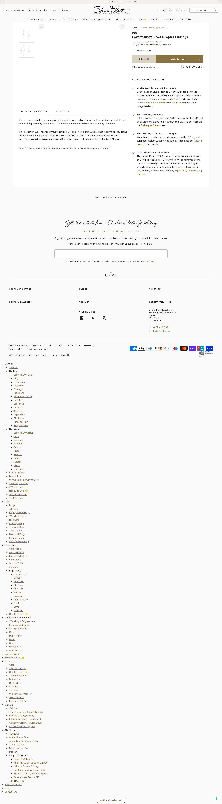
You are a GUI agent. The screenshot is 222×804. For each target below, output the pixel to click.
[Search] (215, 10)
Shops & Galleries (23, 758)
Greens (17, 447)
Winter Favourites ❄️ (20, 693)
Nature (17, 592)
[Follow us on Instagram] (104, 318)
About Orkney (16, 780)
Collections (68, 19)
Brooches (19, 403)
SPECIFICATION (61, 111)
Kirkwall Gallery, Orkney (21, 715)
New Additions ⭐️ (14, 657)
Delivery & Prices (150, 125)
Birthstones (15, 679)
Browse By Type (23, 374)
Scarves (13, 686)
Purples (18, 454)
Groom (12, 642)
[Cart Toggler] (170, 10)
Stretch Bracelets (23, 396)
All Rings (13, 508)
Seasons (13, 566)
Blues (16, 450)
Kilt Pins (18, 410)
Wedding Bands (17, 516)
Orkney (17, 577)
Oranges (18, 439)
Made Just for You (18, 748)
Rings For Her (21, 425)
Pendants (19, 385)
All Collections (16, 552)
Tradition (18, 610)
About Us (185, 19)
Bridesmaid (15, 646)
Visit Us (168, 19)
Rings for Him (21, 421)
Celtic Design (21, 599)
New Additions (17, 472)
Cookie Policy (55, 345)
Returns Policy (15, 349)
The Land (19, 581)
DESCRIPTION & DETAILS (33, 111)
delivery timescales (156, 102)
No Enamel (19, 468)
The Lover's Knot (147, 42)
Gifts (154, 19)
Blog (45, 10)
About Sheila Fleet (19, 737)
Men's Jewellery (17, 700)
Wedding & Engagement (97, 19)
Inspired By (20, 574)
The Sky (18, 588)
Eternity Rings (16, 523)
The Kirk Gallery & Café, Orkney (26, 711)
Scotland (18, 595)
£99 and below (17, 487)
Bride (12, 639)
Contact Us (64, 10)
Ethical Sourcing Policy (37, 349)
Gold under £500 (18, 494)
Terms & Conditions (18, 345)
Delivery (13, 751)
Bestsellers (15, 476)
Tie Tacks (19, 418)
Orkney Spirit (16, 563)
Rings (50, 19)
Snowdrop (14, 559)
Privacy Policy (148, 261)
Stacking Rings (17, 526)
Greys (17, 465)
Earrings (18, 389)
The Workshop (17, 744)
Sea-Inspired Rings (19, 541)
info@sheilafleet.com (161, 331)
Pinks (16, 458)
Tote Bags (14, 690)
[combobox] (203, 10)
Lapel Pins (19, 414)
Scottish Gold (125, 19)
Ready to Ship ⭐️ (18, 490)
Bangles (18, 400)
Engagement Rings (19, 512)
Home (134, 28)
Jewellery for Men (18, 483)
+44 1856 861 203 (161, 327)
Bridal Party (15, 635)
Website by (58, 355)
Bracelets (19, 392)
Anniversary (15, 650)
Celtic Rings (15, 530)
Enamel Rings (16, 537)
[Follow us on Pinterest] (93, 318)
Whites (18, 461)
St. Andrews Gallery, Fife (22, 726)
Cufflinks (18, 407)
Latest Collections (19, 555)
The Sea (18, 584)
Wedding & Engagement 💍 (24, 479)
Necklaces (19, 381)
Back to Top (111, 275)
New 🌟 (142, 19)
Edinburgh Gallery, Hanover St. (25, 719)
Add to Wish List (194, 67)
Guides (53, 10)
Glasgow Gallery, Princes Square (26, 722)
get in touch (178, 102)
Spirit (16, 603)
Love (16, 606)
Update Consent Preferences (80, 345)
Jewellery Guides (13, 784)
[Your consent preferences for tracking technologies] (217, 799)
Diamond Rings (17, 534)
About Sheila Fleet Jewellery (24, 740)
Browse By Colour (23, 432)
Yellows (18, 443)
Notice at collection (111, 800)
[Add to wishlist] (164, 10)
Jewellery (35, 19)
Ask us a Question (145, 67)
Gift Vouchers (34, 10)
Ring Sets (14, 519)
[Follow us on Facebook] (81, 318)
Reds (16, 436)
